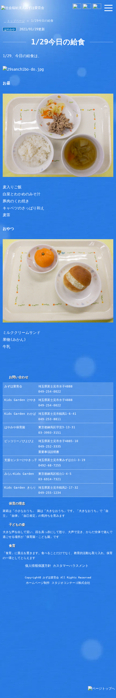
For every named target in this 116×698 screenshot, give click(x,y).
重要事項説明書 (48, 452)
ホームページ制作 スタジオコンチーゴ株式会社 (58, 583)
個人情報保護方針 (38, 566)
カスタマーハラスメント (70, 566)
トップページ (16, 21)
